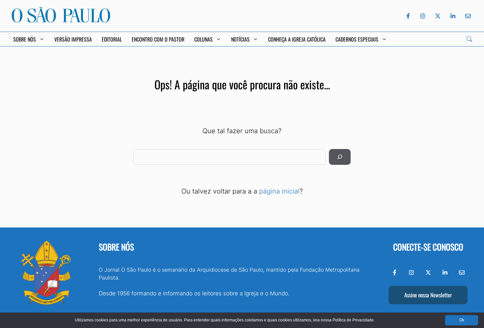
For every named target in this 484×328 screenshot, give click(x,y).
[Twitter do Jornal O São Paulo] (437, 16)
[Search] (469, 39)
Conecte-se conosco (428, 247)
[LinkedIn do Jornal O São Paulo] (453, 16)
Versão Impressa (73, 39)
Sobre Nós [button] (24, 39)
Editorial (112, 39)
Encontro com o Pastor (158, 39)
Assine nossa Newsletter (428, 295)
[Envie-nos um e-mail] (466, 16)
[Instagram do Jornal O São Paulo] (422, 16)
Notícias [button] (240, 39)
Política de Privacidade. (354, 320)
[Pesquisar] (340, 157)
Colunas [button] (203, 39)
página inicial (279, 191)
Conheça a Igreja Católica (297, 39)
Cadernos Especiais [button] (357, 39)
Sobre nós (116, 247)
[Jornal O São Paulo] (61, 20)
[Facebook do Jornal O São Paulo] (408, 16)
